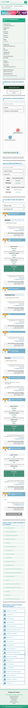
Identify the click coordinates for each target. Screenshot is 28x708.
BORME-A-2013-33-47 (20, 484)
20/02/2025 (17, 192)
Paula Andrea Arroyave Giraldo (10, 75)
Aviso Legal (14, 700)
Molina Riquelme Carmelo (18, 178)
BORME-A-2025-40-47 (20, 279)
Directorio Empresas (14, 697)
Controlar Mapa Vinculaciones (9, 152)
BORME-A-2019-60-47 (20, 438)
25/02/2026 (17, 183)
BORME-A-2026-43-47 (20, 230)
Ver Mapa (6, 41)
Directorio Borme (14, 698)
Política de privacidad (14, 701)
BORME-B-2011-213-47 (19, 504)
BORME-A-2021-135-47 (19, 390)
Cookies (14, 703)
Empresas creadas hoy (14, 696)
